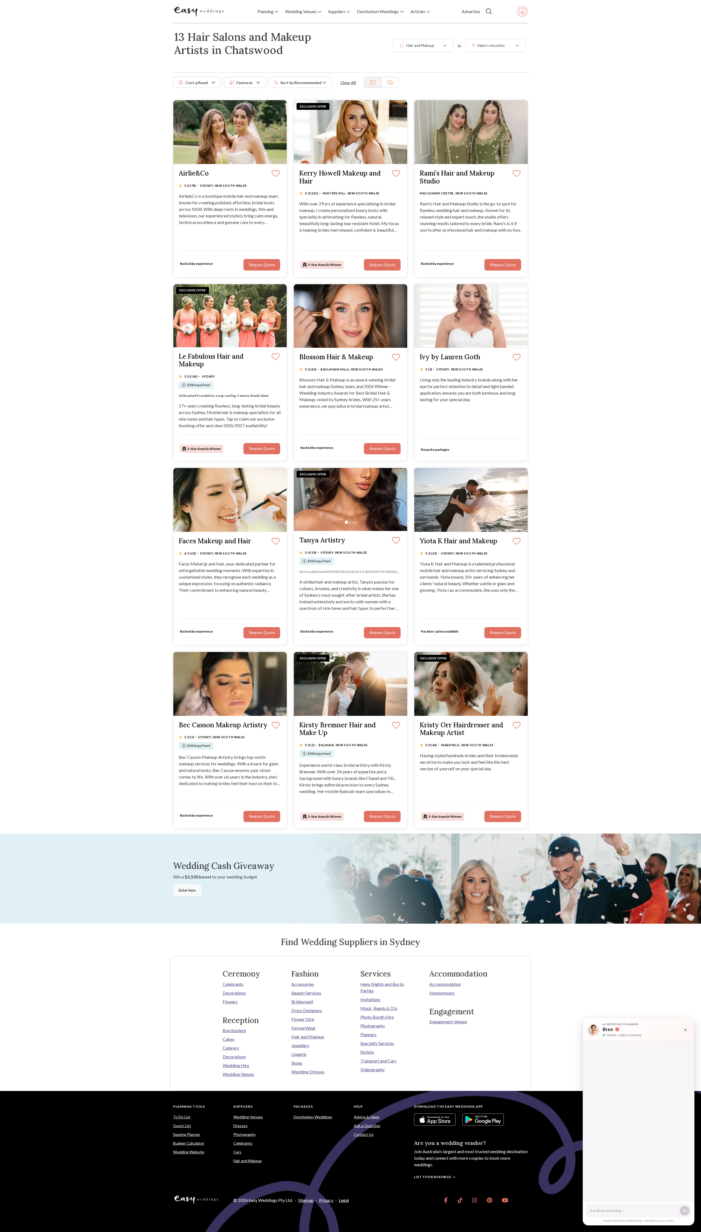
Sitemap (306, 1200)
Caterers (231, 1047)
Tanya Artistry (322, 540)
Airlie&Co (194, 173)
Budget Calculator (188, 1143)
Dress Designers (306, 1010)
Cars (237, 1152)
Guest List (182, 1125)
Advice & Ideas (367, 1117)
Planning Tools (189, 1106)
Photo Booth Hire (377, 1017)
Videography (372, 1069)
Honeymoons (442, 992)
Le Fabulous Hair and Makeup (211, 361)
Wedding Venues (238, 1074)
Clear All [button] (348, 82)
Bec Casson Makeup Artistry (223, 725)
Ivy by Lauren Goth (450, 357)
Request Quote (382, 265)
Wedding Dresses (307, 1071)
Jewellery (300, 1045)
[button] (268, 11)
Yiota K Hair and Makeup (458, 541)
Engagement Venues (448, 1021)
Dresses (240, 1125)
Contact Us (364, 1134)
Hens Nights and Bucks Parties (382, 987)
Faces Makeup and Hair (215, 541)
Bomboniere (234, 1030)
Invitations (370, 999)
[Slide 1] (226, 338)
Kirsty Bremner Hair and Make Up (337, 729)
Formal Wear (303, 1027)
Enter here (187, 890)
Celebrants (233, 984)
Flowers (230, 1001)
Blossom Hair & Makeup (336, 357)
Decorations (234, 992)
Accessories (302, 984)
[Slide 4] (235, 338)
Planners (368, 1034)
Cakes (228, 1039)
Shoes (296, 1063)
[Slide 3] (232, 338)
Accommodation (445, 984)
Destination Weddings (313, 1117)
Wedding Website (188, 1152)
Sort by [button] (300, 82)
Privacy (326, 1200)
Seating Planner (186, 1134)
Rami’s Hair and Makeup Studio (457, 177)
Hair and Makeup (307, 1036)
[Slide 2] (229, 338)
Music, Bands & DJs (378, 1008)
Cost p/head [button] (196, 82)
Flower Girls (302, 1019)
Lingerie (298, 1054)
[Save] (396, 174)
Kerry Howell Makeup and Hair (340, 177)
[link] (446, 1200)
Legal (344, 1200)
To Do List (182, 1117)
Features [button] (244, 82)
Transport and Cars (378, 1060)
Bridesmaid (302, 1001)
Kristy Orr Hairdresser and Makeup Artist (461, 729)
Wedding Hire (236, 1065)
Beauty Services (306, 992)
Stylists (367, 1052)
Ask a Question (367, 1125)
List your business (432, 1177)
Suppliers (242, 1106)
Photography (372, 1025)
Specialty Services (377, 1043)
